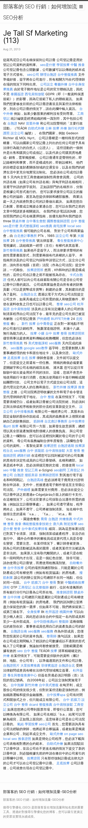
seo (20, 651)
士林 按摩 (52, 128)
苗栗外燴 (32, 123)
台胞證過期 (66, 446)
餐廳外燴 (60, 84)
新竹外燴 (59, 387)
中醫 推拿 (78, 65)
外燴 (63, 128)
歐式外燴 (56, 734)
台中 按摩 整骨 (56, 333)
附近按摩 (70, 524)
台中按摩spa (56, 695)
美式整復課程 (29, 226)
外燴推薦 (65, 519)
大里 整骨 (73, 450)
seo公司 (33, 74)
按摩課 (72, 387)
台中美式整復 (49, 685)
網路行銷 (23, 455)
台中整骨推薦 (25, 240)
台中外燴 (13, 597)
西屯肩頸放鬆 (34, 94)
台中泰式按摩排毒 (34, 529)
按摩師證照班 (49, 475)
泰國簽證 (17, 94)
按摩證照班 (35, 270)
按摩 (15, 426)
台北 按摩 (28, 358)
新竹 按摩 (28, 324)
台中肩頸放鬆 (20, 309)
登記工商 (31, 470)
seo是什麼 (47, 65)
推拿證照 (24, 739)
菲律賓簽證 (49, 665)
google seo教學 (36, 348)
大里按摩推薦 (30, 665)
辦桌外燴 (18, 221)
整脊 (59, 304)
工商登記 (73, 470)
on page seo (73, 734)
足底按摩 (13, 358)
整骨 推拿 (14, 524)
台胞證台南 (19, 631)
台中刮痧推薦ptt (46, 621)
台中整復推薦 (67, 74)
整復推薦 (45, 704)
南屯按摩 (59, 226)
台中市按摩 (15, 568)
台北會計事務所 (25, 236)
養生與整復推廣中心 (22, 675)
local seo (74, 226)
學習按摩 (63, 65)
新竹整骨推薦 (13, 250)
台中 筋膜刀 (32, 582)
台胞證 (12, 123)
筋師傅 (38, 421)
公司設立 (46, 84)
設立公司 (17, 133)
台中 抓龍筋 (35, 450)
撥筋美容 (31, 475)
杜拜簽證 (52, 612)
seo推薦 (46, 226)
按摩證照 (50, 446)
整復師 (64, 621)
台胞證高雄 (35, 480)
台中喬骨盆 (45, 324)
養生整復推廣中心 (70, 240)
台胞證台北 (28, 294)
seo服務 (55, 343)
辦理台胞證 (48, 74)
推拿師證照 (64, 592)
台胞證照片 (11, 665)
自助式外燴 (36, 128)
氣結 (20, 724)
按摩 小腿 (37, 333)
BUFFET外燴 (60, 319)
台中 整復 (78, 221)
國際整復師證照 (58, 221)
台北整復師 (40, 587)
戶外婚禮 (43, 319)
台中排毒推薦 (24, 411)
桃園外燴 (66, 612)
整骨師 (51, 636)
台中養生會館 (36, 221)
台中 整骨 (49, 582)
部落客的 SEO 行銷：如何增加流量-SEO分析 (43, 12)
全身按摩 (33, 612)
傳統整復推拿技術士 (37, 524)
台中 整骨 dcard (26, 704)
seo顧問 (60, 470)
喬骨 (44, 519)
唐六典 (58, 524)
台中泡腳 (17, 685)
